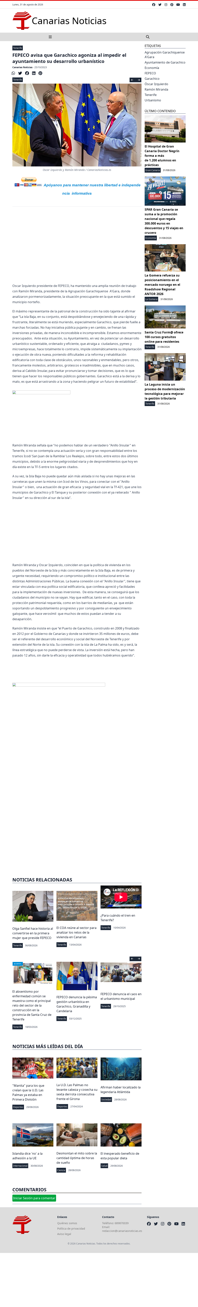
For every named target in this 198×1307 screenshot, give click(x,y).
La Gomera (151, 299)
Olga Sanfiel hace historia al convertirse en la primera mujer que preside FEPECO (32, 933)
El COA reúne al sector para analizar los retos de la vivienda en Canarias (76, 932)
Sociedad (106, 1099)
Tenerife (17, 48)
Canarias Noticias (22, 67)
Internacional (20, 1165)
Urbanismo (153, 100)
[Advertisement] (77, 243)
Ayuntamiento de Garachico (165, 62)
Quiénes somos (67, 1223)
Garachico (152, 78)
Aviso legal (64, 1234)
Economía (152, 68)
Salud (104, 1165)
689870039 (122, 1223)
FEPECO (150, 73)
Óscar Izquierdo (156, 84)
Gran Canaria (152, 170)
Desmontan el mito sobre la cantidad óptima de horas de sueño (76, 1158)
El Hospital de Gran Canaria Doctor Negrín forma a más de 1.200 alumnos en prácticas (162, 155)
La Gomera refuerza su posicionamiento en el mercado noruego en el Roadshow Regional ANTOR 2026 (162, 284)
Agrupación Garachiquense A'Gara (165, 54)
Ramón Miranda (156, 89)
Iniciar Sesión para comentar (34, 1198)
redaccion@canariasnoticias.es (122, 1231)
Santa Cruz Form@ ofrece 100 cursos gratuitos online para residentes (164, 337)
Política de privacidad (71, 1228)
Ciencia (61, 1170)
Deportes (18, 1107)
